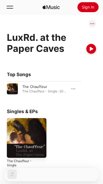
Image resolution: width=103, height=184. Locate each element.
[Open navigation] (10, 7)
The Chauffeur (34, 86)
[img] (51, 7)
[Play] (91, 49)
